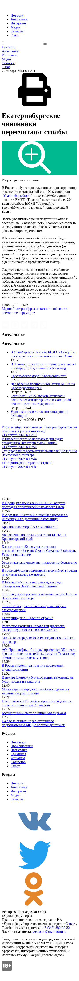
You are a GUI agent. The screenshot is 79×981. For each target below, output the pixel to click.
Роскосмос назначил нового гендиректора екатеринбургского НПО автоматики (33, 628)
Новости (17, 15)
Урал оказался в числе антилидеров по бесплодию (39, 562)
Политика (18, 742)
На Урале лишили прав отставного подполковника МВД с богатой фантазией (33, 723)
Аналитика (19, 19)
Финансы (18, 758)
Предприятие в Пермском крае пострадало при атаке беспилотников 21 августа (37, 703)
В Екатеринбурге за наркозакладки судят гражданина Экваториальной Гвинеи (32, 584)
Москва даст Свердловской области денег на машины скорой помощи (35, 691)
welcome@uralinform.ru (49, 931)
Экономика (19, 750)
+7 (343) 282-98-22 (56, 927)
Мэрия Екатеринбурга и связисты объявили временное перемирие (34, 311)
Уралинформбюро (16, 195)
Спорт (15, 766)
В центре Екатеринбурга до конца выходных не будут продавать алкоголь (37, 679)
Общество (18, 762)
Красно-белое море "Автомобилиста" (39, 376)
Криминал (18, 754)
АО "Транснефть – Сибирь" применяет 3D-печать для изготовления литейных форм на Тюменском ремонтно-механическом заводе (39, 653)
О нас (15, 35)
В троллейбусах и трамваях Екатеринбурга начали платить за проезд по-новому (39, 572)
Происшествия (22, 746)
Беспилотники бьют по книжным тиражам (34, 713)
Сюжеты (17, 31)
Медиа (15, 27)
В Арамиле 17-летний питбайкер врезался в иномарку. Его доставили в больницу (43, 366)
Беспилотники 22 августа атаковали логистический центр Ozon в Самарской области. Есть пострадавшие (41, 400)
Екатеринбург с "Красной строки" (27, 618)
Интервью (18, 23)
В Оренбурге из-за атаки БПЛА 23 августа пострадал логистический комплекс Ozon (42, 354)
